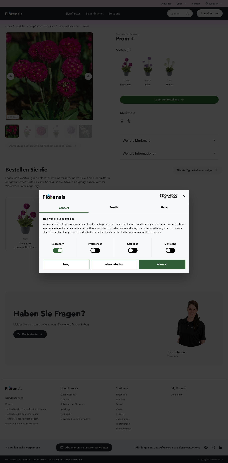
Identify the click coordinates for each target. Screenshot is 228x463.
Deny (66, 264)
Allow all (162, 264)
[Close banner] (184, 196)
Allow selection (114, 264)
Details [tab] (114, 207)
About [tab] (164, 207)
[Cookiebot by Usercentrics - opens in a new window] (162, 196)
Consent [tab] (64, 207)
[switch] (95, 250)
